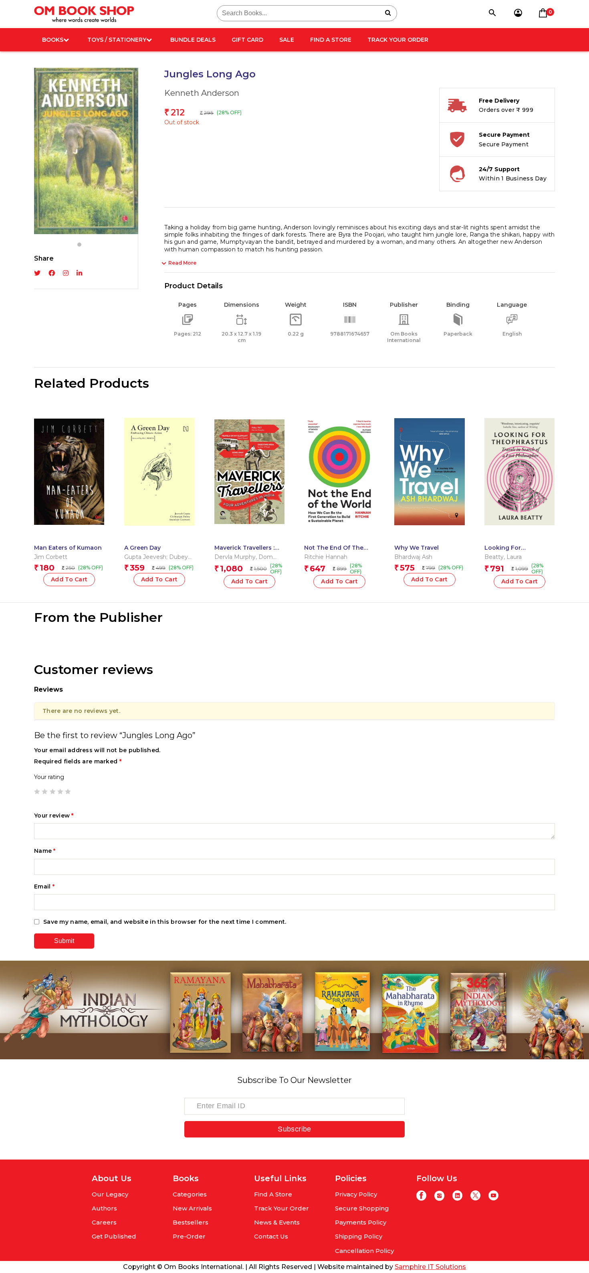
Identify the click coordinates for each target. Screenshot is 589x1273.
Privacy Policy (356, 1194)
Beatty (494, 557)
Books (52, 39)
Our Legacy (110, 1194)
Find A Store (330, 39)
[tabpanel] (86, 151)
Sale (286, 39)
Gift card (247, 39)
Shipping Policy (358, 1236)
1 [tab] (79, 245)
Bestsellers (190, 1222)
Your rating (49, 777)
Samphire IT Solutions (430, 1267)
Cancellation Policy (364, 1251)
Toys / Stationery (116, 39)
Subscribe (294, 1129)
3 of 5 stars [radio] (52, 791)
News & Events (277, 1222)
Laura (514, 557)
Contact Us (271, 1236)
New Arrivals (192, 1208)
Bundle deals (193, 39)
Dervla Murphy (235, 557)
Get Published (114, 1236)
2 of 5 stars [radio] (44, 791)
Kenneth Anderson (201, 93)
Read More (182, 263)
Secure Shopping (362, 1208)
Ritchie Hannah (325, 557)
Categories (190, 1194)
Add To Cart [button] (69, 579)
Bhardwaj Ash (413, 557)
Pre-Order (189, 1236)
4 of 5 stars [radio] (60, 791)
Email (44, 886)
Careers (104, 1222)
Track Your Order (397, 39)
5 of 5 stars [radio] (68, 791)
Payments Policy (360, 1222)
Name (45, 850)
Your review (54, 815)
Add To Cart (159, 579)
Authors (104, 1208)
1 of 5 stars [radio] (37, 791)
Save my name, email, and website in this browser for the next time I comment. (164, 921)
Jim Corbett (50, 557)
